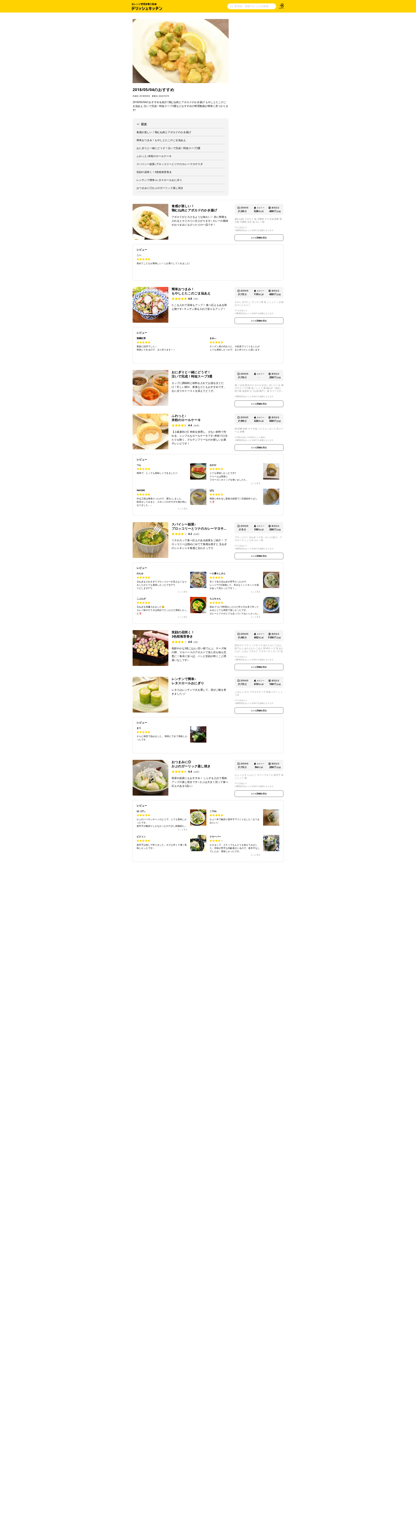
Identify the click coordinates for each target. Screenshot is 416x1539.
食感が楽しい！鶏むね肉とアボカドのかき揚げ (163, 132)
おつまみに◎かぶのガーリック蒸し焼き (159, 188)
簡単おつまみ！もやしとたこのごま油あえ (161, 140)
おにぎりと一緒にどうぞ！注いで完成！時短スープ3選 (168, 148)
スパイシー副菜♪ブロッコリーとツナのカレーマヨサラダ (169, 164)
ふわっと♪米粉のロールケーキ (154, 156)
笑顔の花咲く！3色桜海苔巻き (154, 172)
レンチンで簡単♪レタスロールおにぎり (159, 180)
